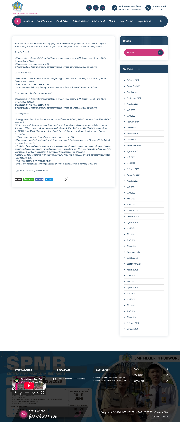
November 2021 (133, 175)
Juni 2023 (131, 115)
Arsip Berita (126, 21)
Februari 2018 (133, 323)
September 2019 (134, 263)
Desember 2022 (133, 127)
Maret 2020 (131, 246)
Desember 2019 (133, 252)
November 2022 (133, 133)
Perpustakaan (144, 21)
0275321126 (157, 9)
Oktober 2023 (132, 92)
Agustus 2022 (132, 151)
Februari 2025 (133, 80)
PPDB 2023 (138, 375)
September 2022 (134, 145)
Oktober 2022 (132, 139)
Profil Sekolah (44, 21)
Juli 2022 (131, 157)
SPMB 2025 (62, 21)
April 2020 (131, 240)
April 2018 (131, 311)
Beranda (28, 21)
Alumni (112, 21)
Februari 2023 (133, 121)
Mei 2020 (130, 234)
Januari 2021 (132, 210)
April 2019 (131, 281)
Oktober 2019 (132, 258)
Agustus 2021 (132, 181)
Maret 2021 (131, 204)
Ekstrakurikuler (80, 21)
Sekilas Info (139, 380)
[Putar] (15, 392)
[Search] (160, 52)
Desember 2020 (133, 216)
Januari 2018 (132, 329)
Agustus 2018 (132, 287)
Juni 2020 (131, 228)
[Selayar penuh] (42, 392)
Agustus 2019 (132, 269)
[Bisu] (38, 392)
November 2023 (133, 86)
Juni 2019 (131, 275)
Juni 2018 (131, 299)
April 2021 (131, 198)
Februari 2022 (133, 169)
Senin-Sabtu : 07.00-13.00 (129, 9)
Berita (136, 369)
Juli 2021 (131, 186)
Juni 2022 (131, 163)
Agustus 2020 (132, 222)
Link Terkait (98, 21)
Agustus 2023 (132, 104)
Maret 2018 (131, 317)
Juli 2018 (131, 293)
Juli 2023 (131, 110)
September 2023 (134, 98)
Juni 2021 (131, 192)
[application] (29, 385)
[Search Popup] (161, 21)
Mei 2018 (130, 305)
